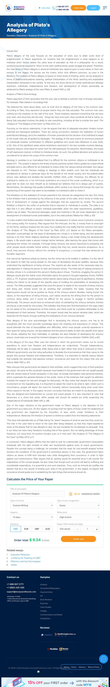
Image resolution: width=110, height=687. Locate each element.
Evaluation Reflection (20, 554)
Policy (73, 667)
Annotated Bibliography (50, 588)
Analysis (43, 584)
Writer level (62, 512)
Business (44, 603)
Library (14, 564)
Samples (11, 35)
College (43, 611)
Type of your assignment (68, 500)
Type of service (17, 500)
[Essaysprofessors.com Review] (65, 634)
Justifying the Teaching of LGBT (25, 558)
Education (22, 35)
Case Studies (45, 607)
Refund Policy (93, 667)
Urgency (14, 512)
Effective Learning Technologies (26, 561)
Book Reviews (46, 599)
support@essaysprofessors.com (21, 592)
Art (41, 596)
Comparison (45, 618)
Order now (78, 8)
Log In (93, 8)
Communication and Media (51, 615)
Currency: (14, 524)
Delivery (82, 667)
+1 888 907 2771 (62, 6)
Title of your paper (18, 489)
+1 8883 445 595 (62, 9)
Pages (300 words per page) (70, 524)
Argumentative (46, 592)
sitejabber (48, 634)
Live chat (46, 8)
